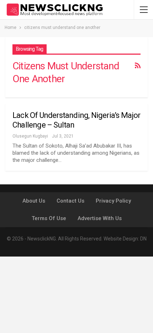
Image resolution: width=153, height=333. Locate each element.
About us (33, 201)
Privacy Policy (113, 201)
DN (143, 239)
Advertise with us (100, 218)
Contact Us (70, 201)
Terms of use (49, 218)
